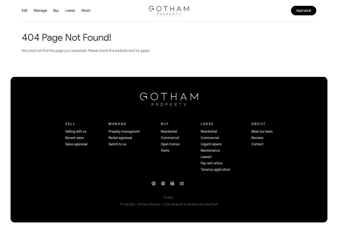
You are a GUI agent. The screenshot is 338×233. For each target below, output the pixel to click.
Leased (206, 157)
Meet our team (262, 131)
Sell (24, 10)
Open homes (170, 144)
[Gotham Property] (169, 10)
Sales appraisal (76, 144)
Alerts (165, 150)
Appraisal (303, 10)
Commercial (170, 138)
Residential (169, 131)
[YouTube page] (183, 184)
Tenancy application (215, 169)
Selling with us (75, 131)
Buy (56, 10)
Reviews (257, 138)
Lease (70, 10)
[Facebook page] (155, 184)
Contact (257, 144)
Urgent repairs (211, 144)
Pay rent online (211, 163)
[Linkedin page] (174, 184)
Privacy (168, 197)
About (85, 10)
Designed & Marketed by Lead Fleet (194, 204)
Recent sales (74, 138)
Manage (40, 10)
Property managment (124, 131)
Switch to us (117, 144)
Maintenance (210, 150)
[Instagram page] (165, 184)
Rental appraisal (120, 138)
